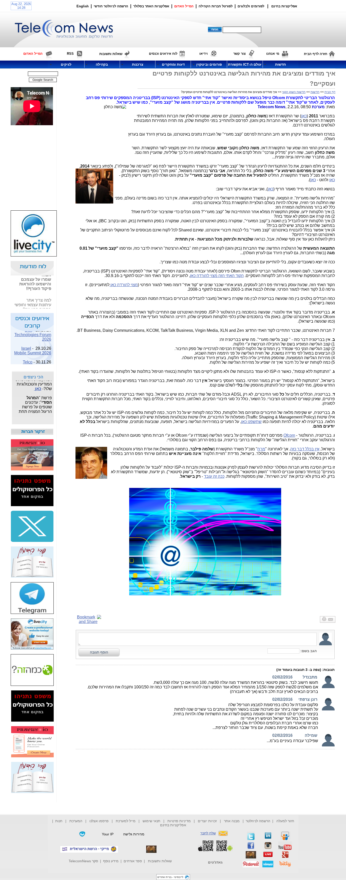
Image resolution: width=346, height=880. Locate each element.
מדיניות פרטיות (179, 821)
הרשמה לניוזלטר (258, 821)
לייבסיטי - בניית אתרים (170, 877)
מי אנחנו (272, 54)
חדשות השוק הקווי (293, 92)
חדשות (315, 92)
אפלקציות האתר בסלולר (151, 6)
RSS (70, 54)
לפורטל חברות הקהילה (216, 6)
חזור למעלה (285, 821)
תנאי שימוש (151, 821)
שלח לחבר (208, 833)
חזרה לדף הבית (315, 54)
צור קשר (239, 54)
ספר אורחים (133, 861)
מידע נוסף (111, 861)
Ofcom (289, 435)
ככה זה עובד (214, 476)
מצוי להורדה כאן (123, 285)
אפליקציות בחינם (173, 825)
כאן (304, 116)
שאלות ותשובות (160, 861)
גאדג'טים (215, 862)
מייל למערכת (126, 821)
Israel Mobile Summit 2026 (32, 347)
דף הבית (329, 92)
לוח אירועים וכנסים (163, 54)
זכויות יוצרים (207, 821)
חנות (58, 821)
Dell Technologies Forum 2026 (32, 331)
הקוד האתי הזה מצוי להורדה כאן (217, 275)
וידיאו (203, 54)
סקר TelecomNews (83, 861)
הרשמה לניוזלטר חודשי (111, 6)
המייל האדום (184, 6)
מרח (261, 449)
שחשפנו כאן (251, 421)
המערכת (75, 821)
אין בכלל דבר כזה (304, 449)
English (82, 6)
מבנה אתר (232, 821)
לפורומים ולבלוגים (251, 6)
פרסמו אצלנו (99, 821)
